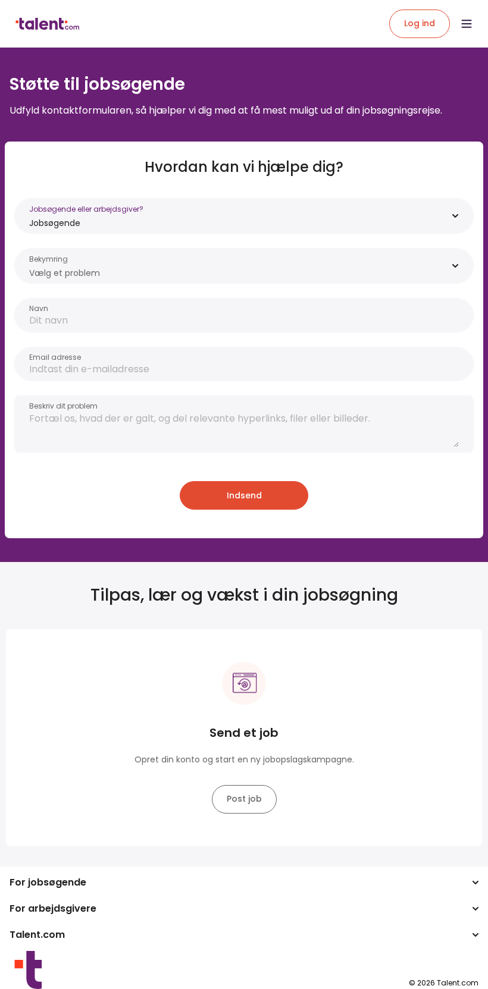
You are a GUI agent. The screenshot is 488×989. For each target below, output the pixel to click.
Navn (38, 308)
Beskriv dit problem (63, 406)
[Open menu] (466, 24)
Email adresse (55, 357)
